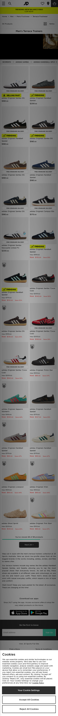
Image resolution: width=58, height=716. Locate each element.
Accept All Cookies (29, 700)
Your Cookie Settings (29, 690)
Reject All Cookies (29, 709)
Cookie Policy (38, 683)
